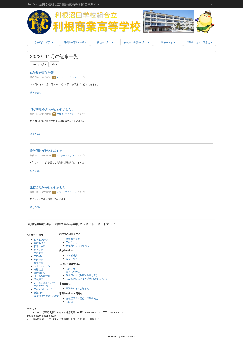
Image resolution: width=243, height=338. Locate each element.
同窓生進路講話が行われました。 (52, 109)
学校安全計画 (41, 285)
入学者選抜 (72, 255)
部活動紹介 (39, 272)
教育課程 (38, 262)
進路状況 (38, 269)
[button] (43, 42)
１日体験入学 (73, 258)
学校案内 (38, 252)
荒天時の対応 (73, 271)
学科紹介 (38, 256)
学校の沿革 (39, 243)
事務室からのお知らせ (77, 288)
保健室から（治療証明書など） (82, 275)
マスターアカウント (66, 77)
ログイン (211, 4)
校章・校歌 (39, 246)
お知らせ (70, 268)
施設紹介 (38, 292)
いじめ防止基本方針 (44, 282)
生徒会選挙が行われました (48, 187)
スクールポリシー (43, 266)
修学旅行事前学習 (42, 72)
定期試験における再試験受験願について (87, 278)
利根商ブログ (73, 238)
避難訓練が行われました (46, 150)
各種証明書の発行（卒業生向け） (83, 298)
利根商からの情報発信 (77, 245)
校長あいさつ (41, 239)
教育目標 (38, 249)
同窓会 (69, 301)
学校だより (72, 242)
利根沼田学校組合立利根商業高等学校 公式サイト (66, 4)
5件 (53, 64)
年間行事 (38, 259)
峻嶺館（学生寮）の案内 (46, 295)
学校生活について (43, 289)
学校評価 (38, 279)
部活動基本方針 (42, 276)
